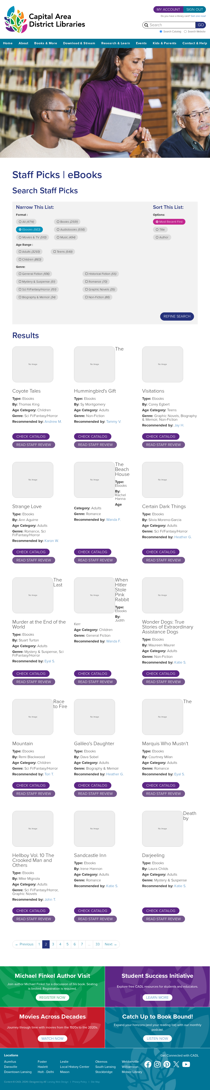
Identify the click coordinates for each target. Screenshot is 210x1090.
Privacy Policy (79, 1081)
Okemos (101, 1062)
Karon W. (52, 540)
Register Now (52, 997)
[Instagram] (157, 1062)
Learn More (157, 997)
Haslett (43, 1067)
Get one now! (198, 16)
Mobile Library (132, 1072)
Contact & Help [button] (195, 43)
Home (8, 43)
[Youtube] (186, 1062)
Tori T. (49, 774)
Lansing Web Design (57, 1081)
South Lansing (105, 1067)
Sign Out (194, 9)
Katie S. (180, 662)
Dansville (10, 1067)
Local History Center (74, 1067)
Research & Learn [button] (115, 43)
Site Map (95, 1081)
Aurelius (10, 1062)
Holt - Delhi (46, 1072)
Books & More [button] (45, 43)
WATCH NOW (52, 1038)
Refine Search (177, 316)
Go (201, 25)
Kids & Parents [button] (165, 43)
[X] (176, 1062)
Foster (42, 1062)
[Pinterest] (166, 1062)
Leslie (64, 1062)
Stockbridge (104, 1072)
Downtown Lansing (18, 1072)
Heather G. (183, 537)
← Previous (24, 944)
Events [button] (141, 43)
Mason (65, 1072)
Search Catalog (172, 31)
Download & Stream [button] (79, 43)
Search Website (196, 31)
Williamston (130, 1067)
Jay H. (179, 425)
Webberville (130, 1062)
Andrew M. (53, 421)
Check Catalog (31, 436)
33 (98, 944)
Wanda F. (113, 519)
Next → (111, 944)
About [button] (23, 43)
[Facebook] (147, 1062)
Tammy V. (113, 421)
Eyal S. (50, 661)
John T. (50, 899)
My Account (168, 9)
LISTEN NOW (157, 1038)
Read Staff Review (33, 444)
